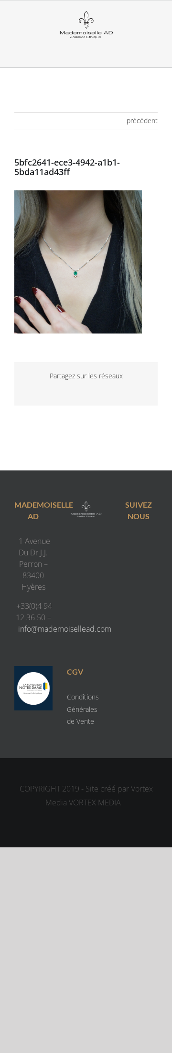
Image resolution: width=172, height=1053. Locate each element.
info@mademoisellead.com (64, 629)
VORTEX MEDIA (95, 802)
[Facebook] (129, 543)
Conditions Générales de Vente (83, 708)
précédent (142, 120)
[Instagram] (148, 543)
